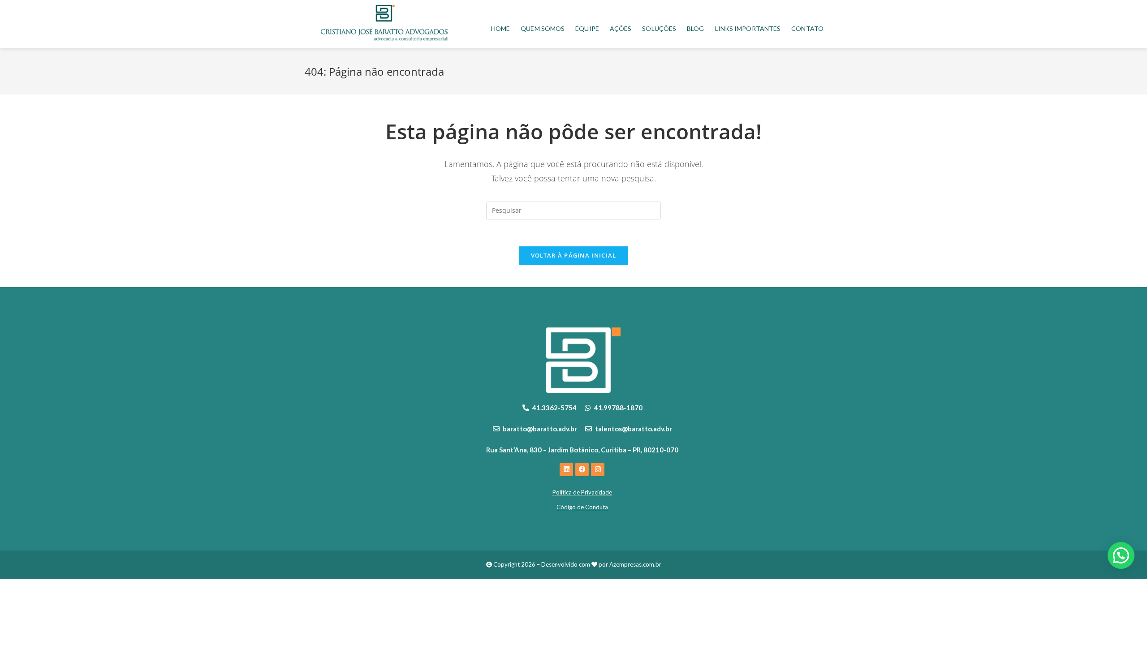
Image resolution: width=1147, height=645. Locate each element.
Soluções (659, 28)
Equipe (587, 28)
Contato (807, 28)
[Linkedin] (566, 469)
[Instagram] (597, 469)
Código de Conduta (582, 507)
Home (500, 28)
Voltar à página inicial (574, 255)
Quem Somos (543, 28)
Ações (621, 28)
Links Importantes (748, 28)
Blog (695, 28)
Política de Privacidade (582, 492)
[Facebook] (582, 469)
